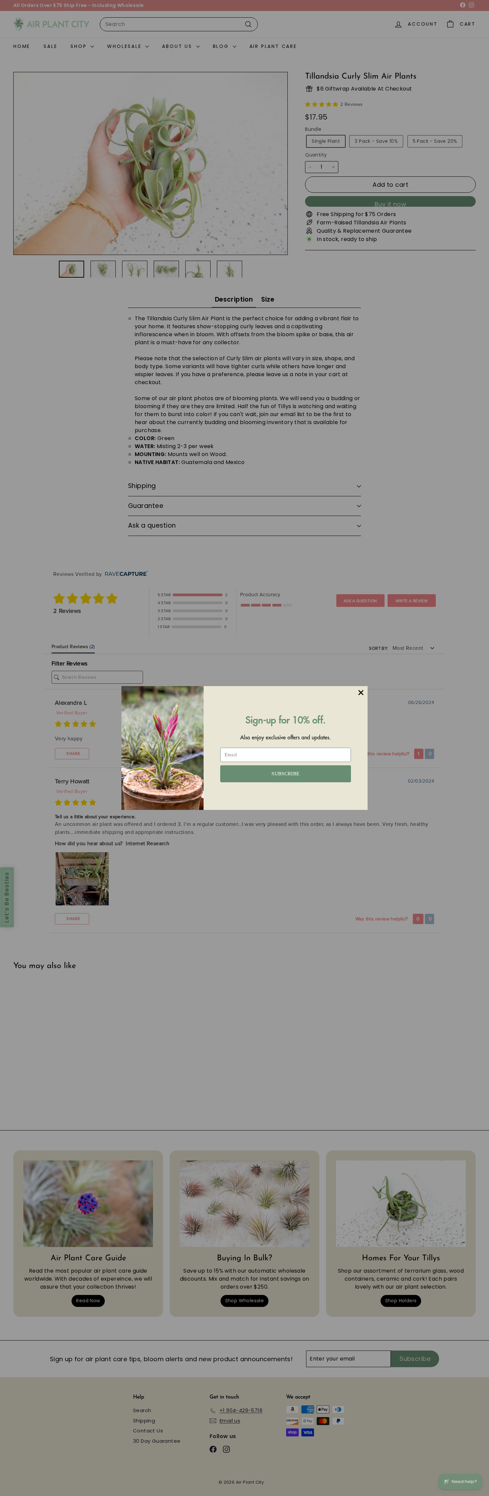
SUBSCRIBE (285, 773)
